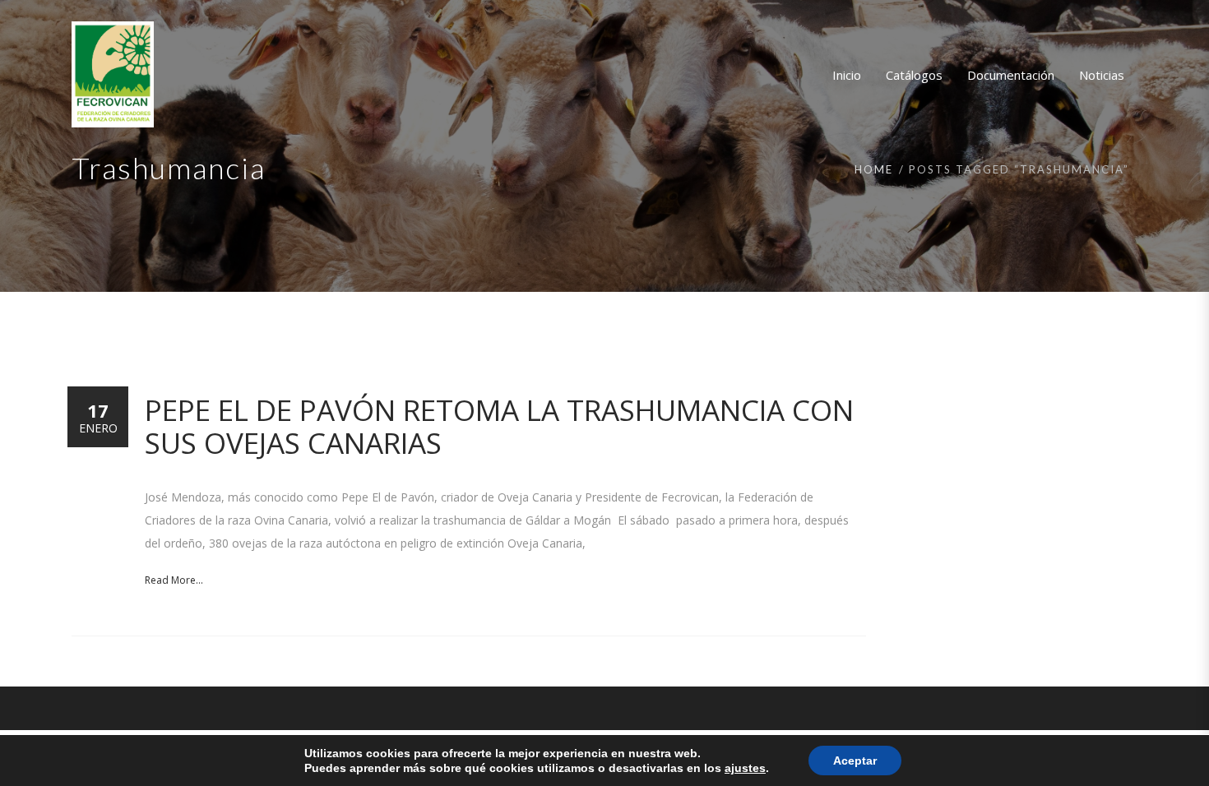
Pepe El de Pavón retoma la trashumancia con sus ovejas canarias (499, 426)
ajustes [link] (745, 767)
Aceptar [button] (855, 760)
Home (874, 169)
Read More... (174, 580)
